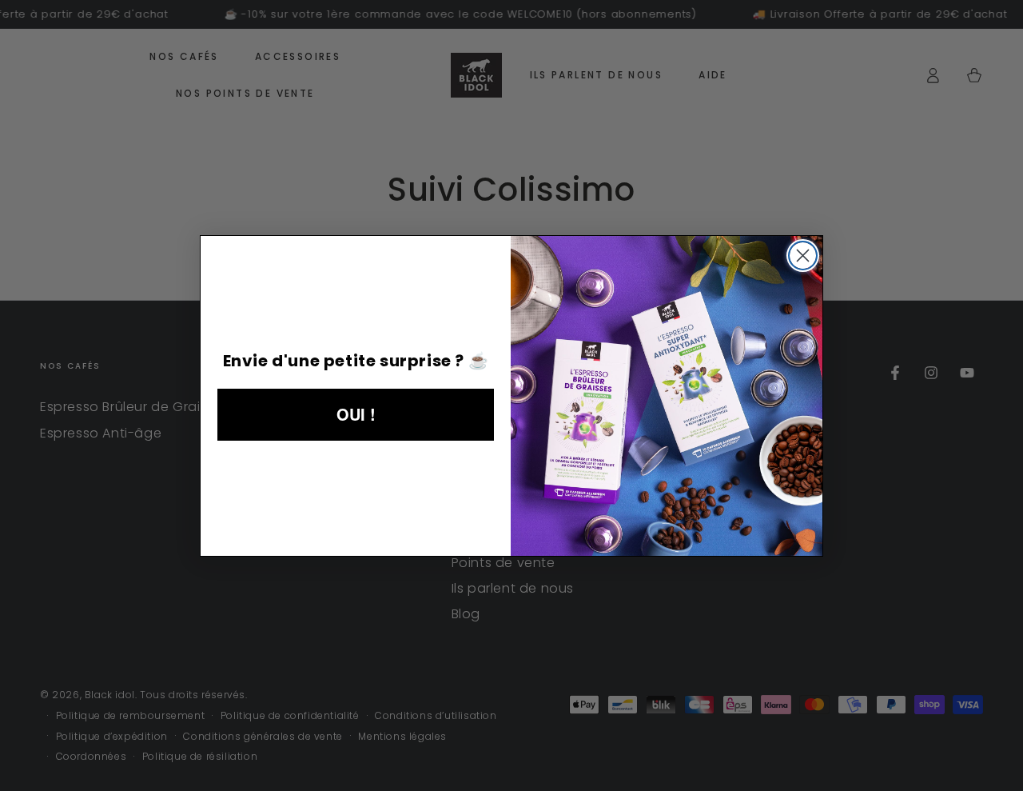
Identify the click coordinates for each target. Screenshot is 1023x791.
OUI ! (356, 413)
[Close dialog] (803, 256)
